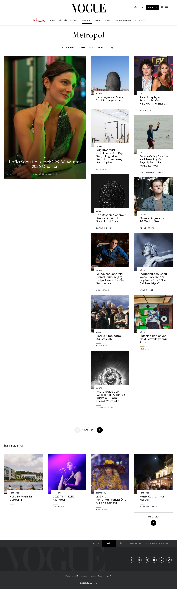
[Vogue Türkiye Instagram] (146, 560)
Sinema (70, 48)
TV (61, 48)
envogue (83, 576)
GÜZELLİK (63, 20)
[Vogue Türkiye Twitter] (139, 560)
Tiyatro (81, 48)
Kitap (111, 48)
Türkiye (108, 543)
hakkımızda (135, 543)
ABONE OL (152, 7)
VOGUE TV (108, 20)
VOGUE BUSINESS (123, 20)
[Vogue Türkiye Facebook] (131, 560)
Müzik (92, 48)
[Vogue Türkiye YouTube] (154, 560)
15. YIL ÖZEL (139, 20)
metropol (93, 576)
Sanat (101, 48)
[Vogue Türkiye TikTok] (169, 560)
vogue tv (108, 576)
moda (68, 576)
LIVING (98, 20)
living (100, 576)
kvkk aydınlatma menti (158, 543)
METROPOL (87, 20)
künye (122, 543)
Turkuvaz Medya (91, 583)
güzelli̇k (75, 576)
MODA (53, 20)
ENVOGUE (74, 20)
